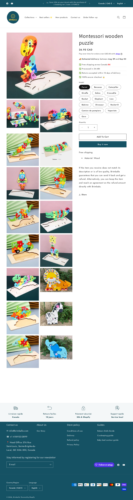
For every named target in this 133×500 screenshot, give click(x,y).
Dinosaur (99, 104)
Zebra (97, 93)
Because (98, 87)
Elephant (99, 99)
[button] (30, 17)
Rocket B (115, 104)
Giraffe (85, 93)
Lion (112, 99)
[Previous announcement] (43, 3)
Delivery (70, 435)
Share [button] (84, 194)
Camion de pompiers (91, 110)
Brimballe (16, 497)
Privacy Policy (73, 444)
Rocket (85, 99)
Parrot (84, 87)
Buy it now (103, 144)
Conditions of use (75, 431)
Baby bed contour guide (107, 440)
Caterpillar (113, 87)
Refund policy (73, 440)
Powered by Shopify (28, 497)
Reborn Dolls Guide (106, 431)
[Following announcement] (89, 3)
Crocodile (111, 93)
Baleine (85, 104)
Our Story (41, 431)
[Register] (50, 465)
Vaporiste (112, 110)
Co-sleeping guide (105, 435)
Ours (84, 116)
